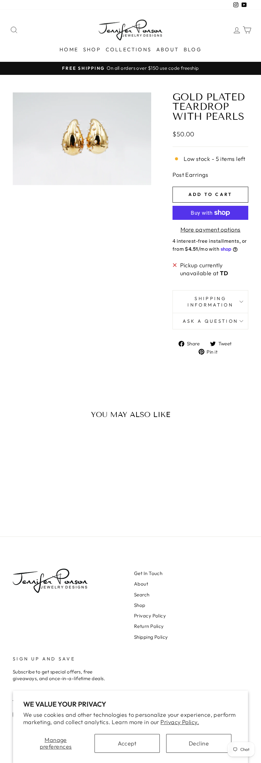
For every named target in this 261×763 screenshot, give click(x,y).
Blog (192, 49)
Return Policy (149, 626)
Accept (127, 743)
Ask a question (210, 321)
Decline (199, 743)
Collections (129, 49)
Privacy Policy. (179, 722)
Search (142, 595)
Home (69, 49)
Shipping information (210, 302)
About (167, 49)
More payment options (210, 229)
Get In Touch (148, 573)
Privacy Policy (150, 616)
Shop (92, 49)
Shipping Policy (151, 637)
